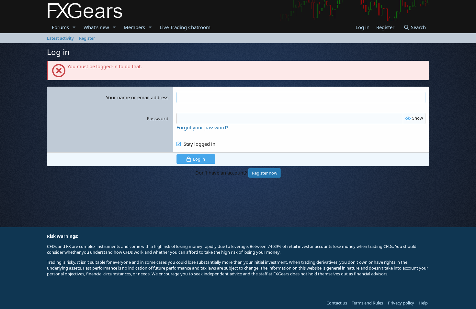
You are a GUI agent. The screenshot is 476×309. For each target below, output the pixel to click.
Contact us (336, 303)
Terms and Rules (367, 303)
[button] (74, 27)
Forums (60, 27)
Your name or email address (137, 97)
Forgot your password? (202, 127)
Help (423, 303)
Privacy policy (401, 303)
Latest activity (60, 38)
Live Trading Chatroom (185, 27)
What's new (96, 27)
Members (134, 27)
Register (87, 38)
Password (157, 118)
